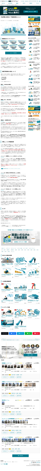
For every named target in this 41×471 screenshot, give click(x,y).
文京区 (21, 374)
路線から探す (26, 1)
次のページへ (30, 339)
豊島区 (20, 393)
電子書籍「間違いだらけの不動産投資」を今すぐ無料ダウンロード (20, 229)
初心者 (15, 20)
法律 (5, 251)
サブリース (8, 248)
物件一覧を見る (20, 455)
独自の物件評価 (10, 3)
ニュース (13, 251)
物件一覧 (24, 3)
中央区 (20, 430)
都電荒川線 (13, 393)
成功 (11, 20)
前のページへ (11, 339)
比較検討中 (17, 20)
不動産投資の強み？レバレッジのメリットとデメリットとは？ (11, 168)
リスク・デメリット (32, 248)
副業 (10, 20)
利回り (9, 251)
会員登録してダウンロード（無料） (30, 11)
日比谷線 (13, 411)
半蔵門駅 (16, 430)
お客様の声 (30, 3)
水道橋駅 (17, 374)
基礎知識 (17, 3)
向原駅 (17, 393)
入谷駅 (16, 411)
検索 (37, 1)
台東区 (19, 411)
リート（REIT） (26, 248)
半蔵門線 (13, 430)
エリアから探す (22, 1)
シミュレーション (14, 248)
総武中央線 (13, 374)
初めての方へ (3, 3)
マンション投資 (8, 20)
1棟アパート (3, 248)
